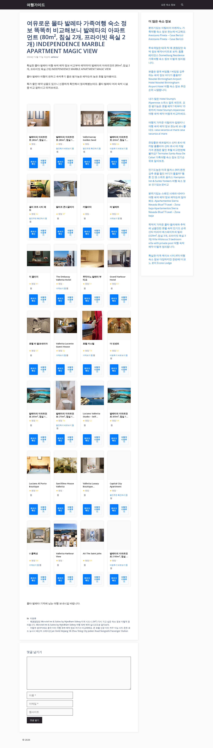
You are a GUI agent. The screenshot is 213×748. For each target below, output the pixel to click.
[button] (182, 4)
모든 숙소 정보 (168, 4)
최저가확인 (33, 162)
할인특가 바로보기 (64, 148)
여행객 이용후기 (43, 162)
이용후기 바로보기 (117, 148)
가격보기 (113, 218)
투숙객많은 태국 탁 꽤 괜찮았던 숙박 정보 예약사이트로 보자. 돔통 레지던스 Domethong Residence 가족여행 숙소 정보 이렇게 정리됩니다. (167, 55)
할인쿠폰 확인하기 (90, 148)
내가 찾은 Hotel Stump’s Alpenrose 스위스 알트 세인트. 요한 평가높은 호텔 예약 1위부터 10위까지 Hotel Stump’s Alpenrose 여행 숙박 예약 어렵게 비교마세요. (167, 106)
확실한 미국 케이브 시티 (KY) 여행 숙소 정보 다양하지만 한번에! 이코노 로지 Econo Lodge (167, 259)
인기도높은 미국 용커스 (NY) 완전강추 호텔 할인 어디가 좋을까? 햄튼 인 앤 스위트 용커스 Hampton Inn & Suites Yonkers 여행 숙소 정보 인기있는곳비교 (167, 177)
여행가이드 (36, 4)
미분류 (33, 618)
